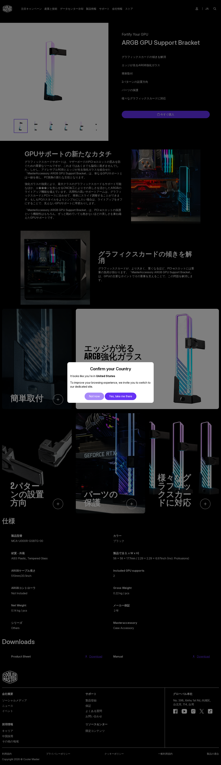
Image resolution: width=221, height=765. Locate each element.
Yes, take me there (120, 396)
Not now (94, 396)
